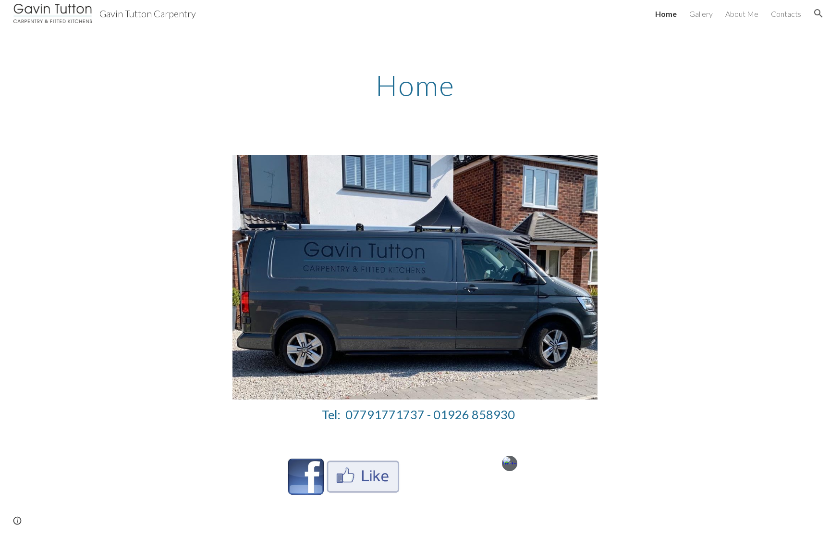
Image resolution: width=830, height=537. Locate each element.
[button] (818, 13)
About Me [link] (741, 13)
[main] (415, 85)
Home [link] (666, 13)
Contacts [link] (786, 13)
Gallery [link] (701, 13)
